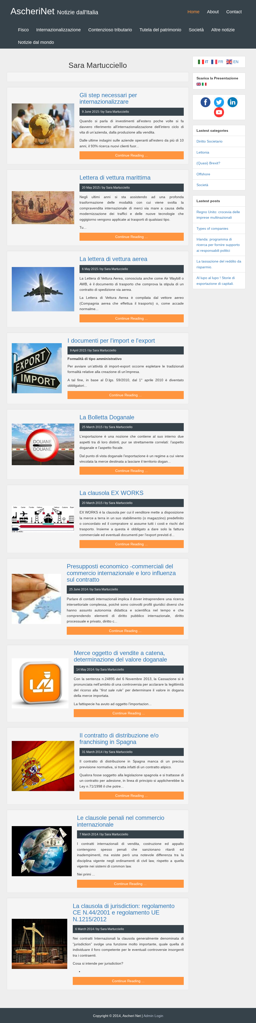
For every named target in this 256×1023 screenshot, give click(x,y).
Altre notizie (223, 29)
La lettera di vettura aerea (113, 258)
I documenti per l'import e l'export (111, 340)
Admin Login (153, 1016)
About (213, 11)
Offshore (203, 174)
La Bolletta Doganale (107, 417)
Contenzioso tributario (110, 29)
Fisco (23, 29)
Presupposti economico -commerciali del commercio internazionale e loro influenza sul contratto (121, 573)
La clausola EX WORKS (112, 492)
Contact (234, 11)
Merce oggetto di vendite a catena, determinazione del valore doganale (120, 656)
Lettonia (202, 152)
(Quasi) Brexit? (208, 163)
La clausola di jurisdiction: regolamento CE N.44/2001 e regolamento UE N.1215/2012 (123, 913)
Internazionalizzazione (58, 29)
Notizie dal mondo (36, 42)
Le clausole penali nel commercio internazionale (120, 821)
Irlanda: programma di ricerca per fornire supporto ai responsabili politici (218, 244)
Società (196, 29)
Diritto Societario (209, 141)
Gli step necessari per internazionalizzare (108, 98)
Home (194, 11)
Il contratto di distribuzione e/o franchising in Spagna (119, 738)
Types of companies (212, 228)
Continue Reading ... (131, 155)
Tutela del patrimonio (160, 29)
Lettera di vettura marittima (115, 177)
